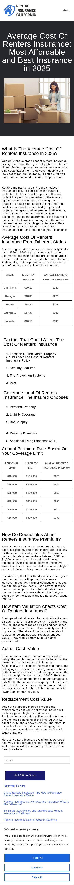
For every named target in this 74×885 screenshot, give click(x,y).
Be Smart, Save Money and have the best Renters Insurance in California (33, 812)
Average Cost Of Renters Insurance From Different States (34, 239)
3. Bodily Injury (16, 422)
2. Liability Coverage (21, 414)
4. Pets (11, 383)
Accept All (37, 857)
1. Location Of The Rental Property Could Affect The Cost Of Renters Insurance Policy (31, 357)
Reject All (37, 877)
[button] (37, 357)
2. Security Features (20, 368)
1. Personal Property (21, 407)
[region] (37, 854)
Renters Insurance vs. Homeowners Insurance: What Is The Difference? (36, 803)
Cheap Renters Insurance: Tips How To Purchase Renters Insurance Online (33, 794)
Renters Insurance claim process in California (30, 819)
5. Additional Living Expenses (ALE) (31, 441)
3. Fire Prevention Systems (25, 375)
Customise (37, 867)
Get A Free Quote (25, 775)
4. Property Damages (21, 433)
